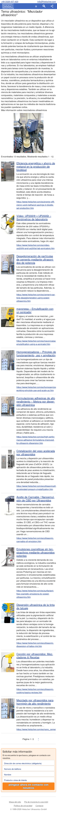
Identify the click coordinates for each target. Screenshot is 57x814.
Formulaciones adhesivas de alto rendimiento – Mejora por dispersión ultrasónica (35, 401)
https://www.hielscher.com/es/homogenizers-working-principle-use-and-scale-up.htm (36, 389)
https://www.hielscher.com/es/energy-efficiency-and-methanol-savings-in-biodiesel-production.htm (35, 205)
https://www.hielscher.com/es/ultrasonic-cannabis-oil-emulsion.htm (35, 540)
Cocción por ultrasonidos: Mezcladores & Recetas (34, 655)
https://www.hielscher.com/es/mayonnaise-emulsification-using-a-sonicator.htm (36, 342)
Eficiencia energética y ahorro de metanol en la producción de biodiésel (35, 166)
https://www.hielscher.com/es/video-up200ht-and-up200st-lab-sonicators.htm (35, 247)
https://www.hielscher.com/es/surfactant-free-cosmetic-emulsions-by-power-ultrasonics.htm (35, 594)
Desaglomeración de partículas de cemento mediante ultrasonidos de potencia (35, 259)
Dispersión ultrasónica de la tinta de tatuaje (35, 606)
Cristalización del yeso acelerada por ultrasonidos (35, 452)
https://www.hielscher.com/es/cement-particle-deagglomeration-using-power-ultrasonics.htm (35, 297)
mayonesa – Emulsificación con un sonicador (34, 310)
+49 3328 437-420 (9, 1)
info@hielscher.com (46, 1)
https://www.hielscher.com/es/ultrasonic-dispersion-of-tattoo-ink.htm (35, 644)
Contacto (39, 805)
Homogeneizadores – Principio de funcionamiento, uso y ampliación (36, 353)
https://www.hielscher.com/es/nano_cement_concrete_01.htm (36, 729)
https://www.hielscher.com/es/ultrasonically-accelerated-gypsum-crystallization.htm (36, 487)
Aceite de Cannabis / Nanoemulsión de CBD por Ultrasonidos (35, 498)
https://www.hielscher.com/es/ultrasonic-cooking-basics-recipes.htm (35, 691)
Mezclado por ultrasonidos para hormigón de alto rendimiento (34, 701)
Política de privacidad (23, 805)
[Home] (7, 6)
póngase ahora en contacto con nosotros (28, 786)
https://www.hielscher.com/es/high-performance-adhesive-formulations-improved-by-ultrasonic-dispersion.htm (35, 440)
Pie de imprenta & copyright (36, 801)
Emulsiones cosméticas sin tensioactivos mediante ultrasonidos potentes (35, 552)
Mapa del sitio (15, 801)
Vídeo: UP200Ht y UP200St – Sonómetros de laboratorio (33, 217)
